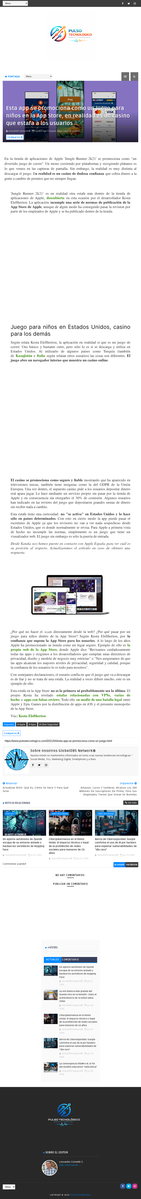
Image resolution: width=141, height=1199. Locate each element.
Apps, (60, 130)
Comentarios (70, 960)
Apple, (53, 130)
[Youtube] (116, 1186)
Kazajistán (24, 355)
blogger (119, 864)
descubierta (55, 197)
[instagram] (134, 3)
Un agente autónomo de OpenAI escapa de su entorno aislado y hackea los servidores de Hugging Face (23, 844)
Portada (14, 76)
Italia (41, 355)
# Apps (32, 724)
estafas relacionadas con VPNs (83, 695)
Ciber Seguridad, (72, 130)
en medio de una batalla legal (99, 699)
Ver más (132, 802)
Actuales (52, 959)
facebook (131, 864)
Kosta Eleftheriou (32, 715)
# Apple (21, 724)
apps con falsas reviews (41, 699)
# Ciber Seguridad (48, 724)
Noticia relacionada (17, 802)
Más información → (70, 1165)
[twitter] (128, 3)
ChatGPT (10, 813)
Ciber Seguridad (60, 813)
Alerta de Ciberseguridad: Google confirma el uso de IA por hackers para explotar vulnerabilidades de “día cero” (116, 844)
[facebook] (122, 3)
